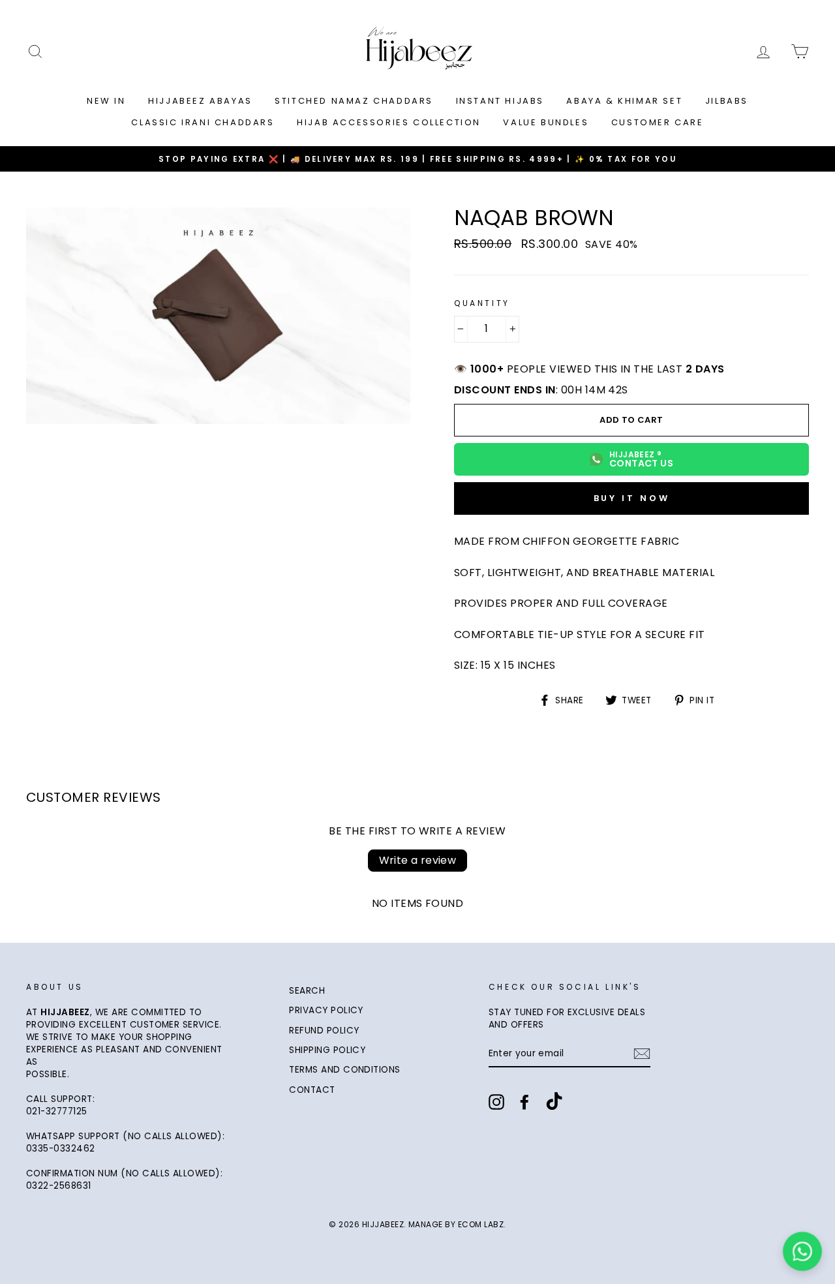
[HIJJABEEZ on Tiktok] (554, 1102)
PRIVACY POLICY (326, 1010)
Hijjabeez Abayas (200, 101)
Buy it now (632, 498)
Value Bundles (545, 122)
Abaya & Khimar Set (624, 101)
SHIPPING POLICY (327, 1050)
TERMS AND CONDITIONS (345, 1069)
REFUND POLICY (324, 1030)
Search (307, 991)
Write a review (418, 860)
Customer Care (657, 122)
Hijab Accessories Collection (389, 122)
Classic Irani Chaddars (202, 122)
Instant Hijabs (500, 101)
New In (106, 101)
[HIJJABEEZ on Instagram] (496, 1102)
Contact (312, 1090)
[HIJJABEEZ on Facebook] (524, 1102)
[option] (417, 159)
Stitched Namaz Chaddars (354, 101)
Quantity (482, 303)
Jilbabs (726, 101)
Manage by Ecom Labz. (457, 1224)
